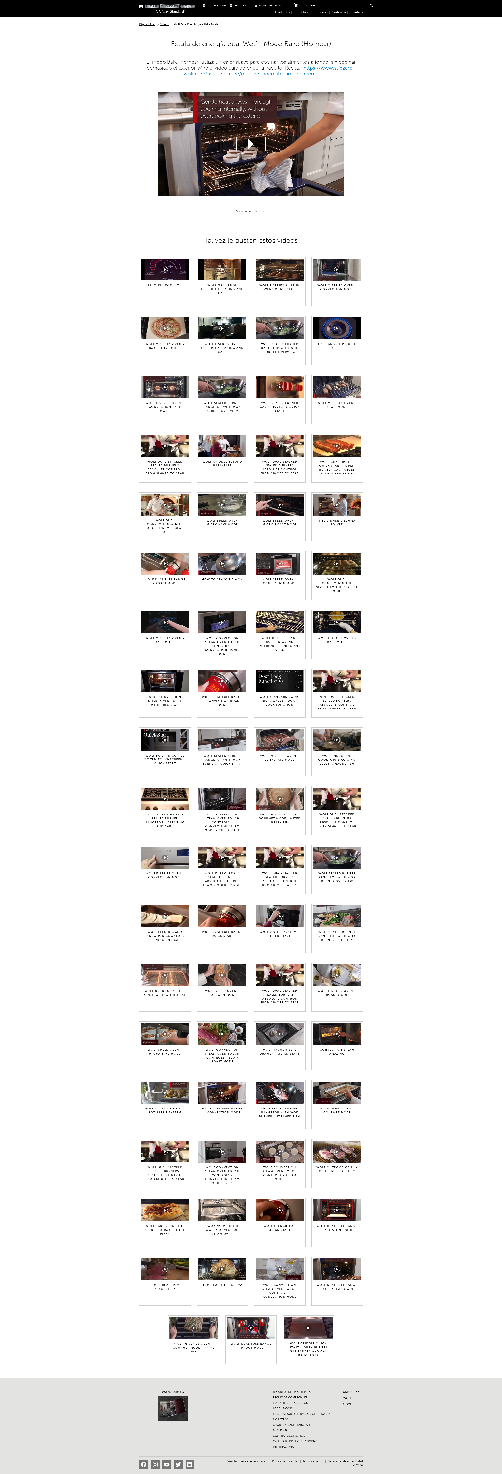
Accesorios (307, 5)
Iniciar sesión (217, 5)
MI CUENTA (280, 1430)
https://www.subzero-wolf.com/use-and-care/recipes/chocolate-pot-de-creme (269, 71)
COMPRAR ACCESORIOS (289, 1436)
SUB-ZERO (351, 1392)
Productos (282, 12)
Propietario (302, 12)
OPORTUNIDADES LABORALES (292, 1425)
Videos (164, 24)
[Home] (141, 6)
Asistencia (339, 12)
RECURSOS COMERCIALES (290, 1397)
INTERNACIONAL (284, 1447)
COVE (347, 1404)
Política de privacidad (285, 1461)
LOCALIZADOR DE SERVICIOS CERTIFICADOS (302, 1414)
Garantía (232, 1461)
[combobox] (343, 6)
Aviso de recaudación (254, 1461)
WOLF (347, 1398)
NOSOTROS (281, 1419)
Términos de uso (313, 1461)
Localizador (242, 5)
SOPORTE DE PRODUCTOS (290, 1403)
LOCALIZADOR (282, 1408)
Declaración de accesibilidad (345, 1461)
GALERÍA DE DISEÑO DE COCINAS (295, 1441)
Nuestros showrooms (275, 5)
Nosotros (356, 12)
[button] (371, 5)
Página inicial (147, 24)
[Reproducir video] (251, 144)
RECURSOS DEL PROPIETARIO (292, 1392)
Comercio (321, 12)
